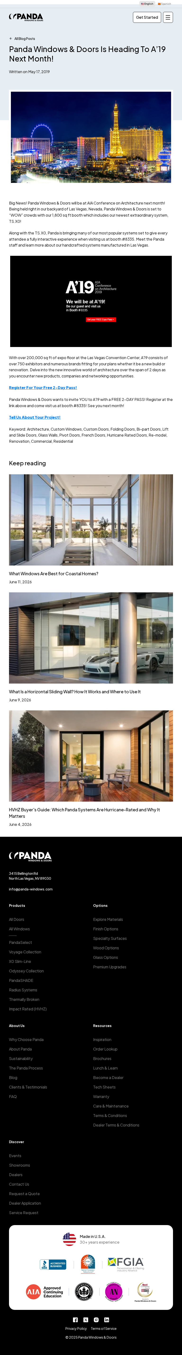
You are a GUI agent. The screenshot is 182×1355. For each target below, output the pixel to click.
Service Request (23, 1212)
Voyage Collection (25, 951)
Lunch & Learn (105, 1067)
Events (15, 1155)
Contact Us (19, 1184)
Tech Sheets (104, 1086)
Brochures (102, 1058)
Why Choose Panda (26, 1039)
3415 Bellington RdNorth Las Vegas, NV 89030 (30, 875)
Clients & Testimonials (28, 1086)
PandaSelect (20, 942)
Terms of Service (104, 1328)
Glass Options (105, 957)
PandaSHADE (21, 980)
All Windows (19, 928)
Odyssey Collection (26, 970)
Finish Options (105, 928)
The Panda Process (26, 1067)
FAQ (13, 1096)
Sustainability (21, 1058)
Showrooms (19, 1165)
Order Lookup (105, 1048)
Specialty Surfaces (110, 938)
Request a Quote (24, 1193)
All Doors (16, 919)
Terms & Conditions (110, 1115)
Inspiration (102, 1039)
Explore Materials (108, 919)
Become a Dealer (108, 1077)
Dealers (16, 1174)
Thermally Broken (24, 999)
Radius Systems (23, 989)
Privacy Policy (76, 1328)
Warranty (101, 1096)
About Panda (20, 1048)
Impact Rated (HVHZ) (28, 1008)
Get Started (147, 17)
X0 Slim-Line (20, 961)
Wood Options (106, 947)
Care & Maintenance (111, 1105)
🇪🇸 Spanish (164, 3)
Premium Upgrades (109, 966)
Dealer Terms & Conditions (116, 1124)
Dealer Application (25, 1203)
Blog (13, 1077)
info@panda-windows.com (31, 889)
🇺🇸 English (147, 3)
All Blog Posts (24, 38)
